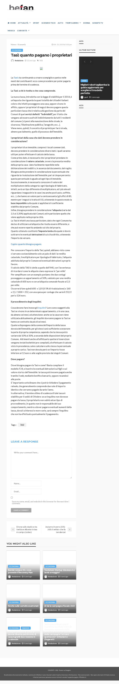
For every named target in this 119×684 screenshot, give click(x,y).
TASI (41, 60)
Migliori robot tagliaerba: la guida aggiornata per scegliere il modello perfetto (95, 89)
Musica (11, 30)
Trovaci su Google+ (65, 670)
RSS (56, 670)
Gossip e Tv (97, 23)
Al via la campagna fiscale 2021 (59, 606)
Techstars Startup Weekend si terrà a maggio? (59, 571)
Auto (60, 23)
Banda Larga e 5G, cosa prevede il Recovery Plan (20, 571)
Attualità (23, 23)
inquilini (42, 307)
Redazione (19, 60)
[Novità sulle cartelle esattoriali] (23, 598)
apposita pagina (73, 677)
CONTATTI (51, 670)
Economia (16, 50)
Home (13, 23)
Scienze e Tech (48, 23)
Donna (86, 23)
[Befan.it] (21, 8)
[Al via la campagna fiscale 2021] (59, 598)
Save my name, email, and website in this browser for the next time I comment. (40, 502)
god (86, 97)
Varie (84, 81)
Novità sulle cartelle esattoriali (23, 606)
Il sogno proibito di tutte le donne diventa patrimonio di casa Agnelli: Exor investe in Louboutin (22, 636)
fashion (25, 628)
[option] (95, 78)
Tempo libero (72, 23)
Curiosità (22, 30)
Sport (36, 23)
